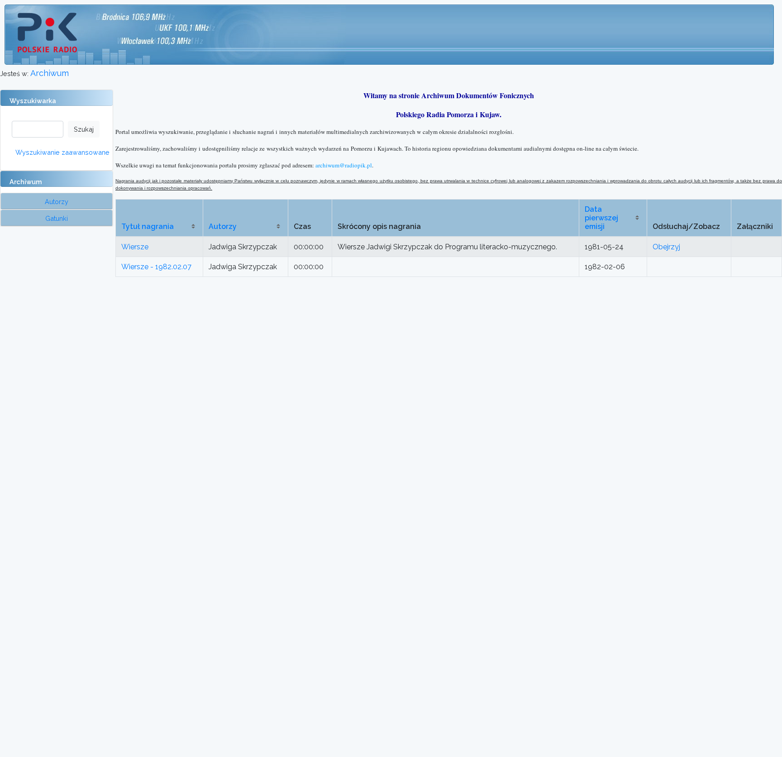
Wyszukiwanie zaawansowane (62, 152)
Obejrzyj (666, 247)
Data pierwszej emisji (601, 218)
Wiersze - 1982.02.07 (156, 266)
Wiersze (134, 247)
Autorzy (223, 226)
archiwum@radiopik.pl (343, 165)
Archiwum (49, 73)
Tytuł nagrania (147, 226)
